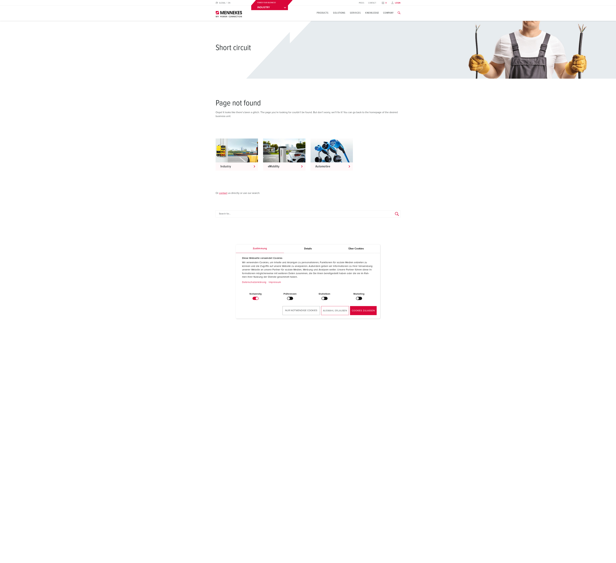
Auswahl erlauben (335, 311)
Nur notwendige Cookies (301, 310)
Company (388, 13)
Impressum (275, 282)
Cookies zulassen (363, 311)
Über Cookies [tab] (356, 248)
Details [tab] (308, 248)
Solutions (339, 13)
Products (322, 13)
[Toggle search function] (399, 13)
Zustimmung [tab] (260, 248)
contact (223, 193)
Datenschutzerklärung (254, 282)
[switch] (290, 298)
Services (355, 13)
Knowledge (372, 13)
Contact (372, 3)
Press (361, 3)
